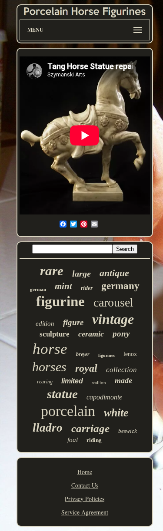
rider (87, 288)
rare (51, 270)
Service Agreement (84, 512)
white (116, 412)
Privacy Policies (84, 499)
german (38, 289)
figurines (106, 355)
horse (50, 348)
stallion (99, 382)
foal (72, 439)
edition (45, 323)
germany (120, 285)
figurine (60, 301)
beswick (127, 431)
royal (86, 368)
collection (121, 370)
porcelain (68, 411)
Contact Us (84, 485)
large (81, 273)
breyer (83, 354)
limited (72, 381)
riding (94, 440)
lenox (130, 354)
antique (114, 272)
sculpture (55, 334)
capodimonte (104, 397)
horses (49, 366)
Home (84, 472)
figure (73, 322)
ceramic (91, 334)
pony (121, 333)
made (123, 380)
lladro (48, 427)
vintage (113, 319)
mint (63, 286)
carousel (113, 302)
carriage (90, 428)
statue (62, 394)
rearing (45, 382)
